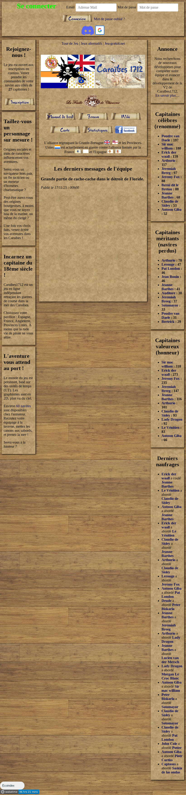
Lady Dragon (172, 419)
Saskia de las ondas (172, 770)
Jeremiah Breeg (169, 171)
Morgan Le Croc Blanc (170, 676)
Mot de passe (126, 7)
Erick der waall (169, 154)
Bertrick (168, 322)
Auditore (168, 293)
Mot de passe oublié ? (109, 19)
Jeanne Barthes (168, 195)
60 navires (23, 406)
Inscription (20, 102)
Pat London (171, 268)
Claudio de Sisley (170, 203)
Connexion (77, 18)
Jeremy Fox (171, 177)
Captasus (169, 764)
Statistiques (98, 130)
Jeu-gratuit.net (115, 43)
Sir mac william (167, 146)
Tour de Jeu (69, 43)
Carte (64, 130)
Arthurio (168, 160)
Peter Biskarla (171, 607)
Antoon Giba (171, 209)
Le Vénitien (171, 427)
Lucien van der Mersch (170, 660)
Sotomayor (170, 305)
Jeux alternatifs (91, 43)
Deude (166, 601)
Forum (93, 116)
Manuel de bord (60, 116)
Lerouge (168, 264)
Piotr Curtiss (172, 758)
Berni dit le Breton (170, 187)
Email (70, 7)
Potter (177, 748)
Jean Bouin (170, 277)
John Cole (169, 744)
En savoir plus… (167, 95)
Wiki (125, 116)
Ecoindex (8, 785)
